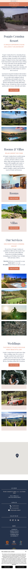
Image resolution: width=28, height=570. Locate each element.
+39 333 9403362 (15, 508)
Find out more (14, 90)
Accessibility (14, 536)
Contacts (14, 529)
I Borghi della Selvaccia (14, 3)
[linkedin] (18, 520)
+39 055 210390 (15, 505)
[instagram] (10, 520)
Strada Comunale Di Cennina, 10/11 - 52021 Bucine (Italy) (14, 492)
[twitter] (15, 520)
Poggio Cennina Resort (14, 5)
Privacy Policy (14, 531)
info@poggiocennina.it (15, 510)
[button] (17, 455)
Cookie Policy (14, 532)
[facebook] (12, 520)
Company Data (14, 534)
